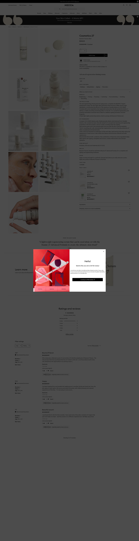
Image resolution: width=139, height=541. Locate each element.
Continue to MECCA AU (87, 279)
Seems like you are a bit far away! (87, 266)
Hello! (87, 261)
